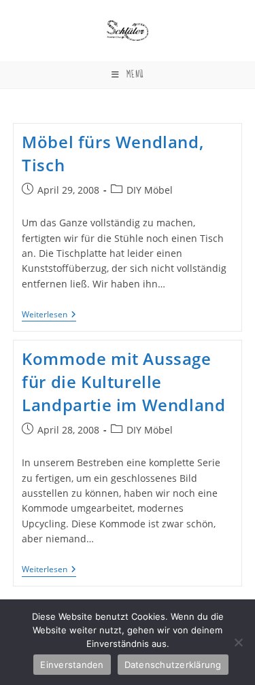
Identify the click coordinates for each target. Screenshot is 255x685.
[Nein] (238, 642)
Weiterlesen (49, 315)
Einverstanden (71, 664)
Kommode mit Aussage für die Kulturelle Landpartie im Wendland (123, 381)
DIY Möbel (149, 189)
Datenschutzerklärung (173, 664)
